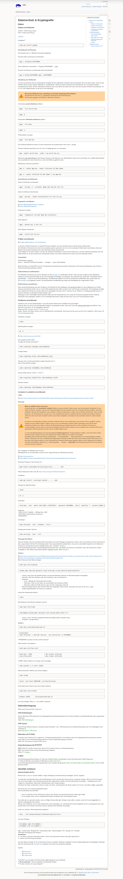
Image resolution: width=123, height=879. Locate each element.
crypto (28, 12)
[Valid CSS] (73, 875)
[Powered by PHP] (57, 875)
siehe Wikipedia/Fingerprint (28, 206)
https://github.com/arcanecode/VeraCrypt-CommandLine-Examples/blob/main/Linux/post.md (48, 458)
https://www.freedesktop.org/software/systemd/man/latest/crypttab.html (41, 558)
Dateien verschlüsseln (97, 24)
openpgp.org (56, 274)
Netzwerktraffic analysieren (33, 709)
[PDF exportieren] (109, 31)
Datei (69, 289)
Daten (91, 22)
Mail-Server (57, 761)
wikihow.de (27, 851)
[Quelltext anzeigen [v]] (109, 20)
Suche (107, 4)
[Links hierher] (109, 28)
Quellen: (20, 36)
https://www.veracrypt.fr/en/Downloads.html (52, 471)
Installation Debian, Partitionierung (37, 309)
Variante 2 (66, 549)
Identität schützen (94, 44)
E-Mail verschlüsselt (72, 763)
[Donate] (49, 875)
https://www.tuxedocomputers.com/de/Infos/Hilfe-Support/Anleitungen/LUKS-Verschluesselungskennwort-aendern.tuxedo (56, 398)
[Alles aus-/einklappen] (109, 35)
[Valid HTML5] (65, 875)
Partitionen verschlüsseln (97, 27)
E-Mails (93, 42)
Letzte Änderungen (86, 6)
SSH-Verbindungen (96, 34)
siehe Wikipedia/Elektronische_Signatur (32, 204)
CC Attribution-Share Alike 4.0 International (88, 872)
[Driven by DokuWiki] (81, 875)
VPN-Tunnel (94, 36)
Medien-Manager (97, 6)
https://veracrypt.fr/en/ (26, 456)
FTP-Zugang (26, 752)
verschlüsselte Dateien (88, 763)
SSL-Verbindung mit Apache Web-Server (34, 741)
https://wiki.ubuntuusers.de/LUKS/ (30, 336)
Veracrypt (21, 313)
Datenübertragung (94, 32)
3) (42, 372)
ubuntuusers (28, 853)
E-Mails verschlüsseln (96, 25)
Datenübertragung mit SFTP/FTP (96, 40)
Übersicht (105, 6)
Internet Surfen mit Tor (96, 46)
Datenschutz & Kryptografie (96, 20)
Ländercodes (28, 855)
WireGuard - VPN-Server (29, 730)
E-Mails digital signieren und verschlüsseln (33, 242)
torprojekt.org (37, 844)
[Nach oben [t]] (109, 39)
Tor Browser (29, 775)
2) (38, 341)
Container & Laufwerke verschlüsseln (97, 30)
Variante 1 (63, 546)
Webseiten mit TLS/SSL (97, 37)
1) (25, 39)
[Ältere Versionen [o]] (109, 24)
